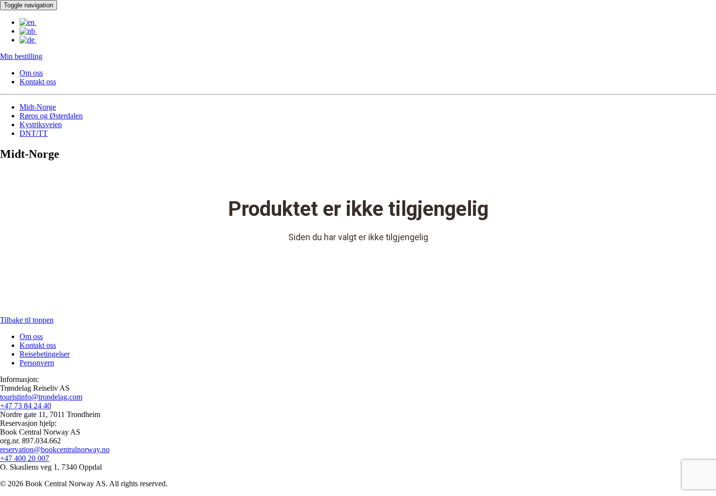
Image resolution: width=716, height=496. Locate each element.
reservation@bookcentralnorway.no (55, 449)
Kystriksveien (40, 124)
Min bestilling (21, 56)
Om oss (31, 73)
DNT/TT (33, 133)
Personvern (36, 363)
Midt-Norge (37, 107)
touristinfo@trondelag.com (41, 397)
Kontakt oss (37, 81)
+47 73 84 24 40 (25, 405)
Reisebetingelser (44, 354)
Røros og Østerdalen (51, 116)
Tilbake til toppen (27, 320)
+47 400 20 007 (24, 458)
